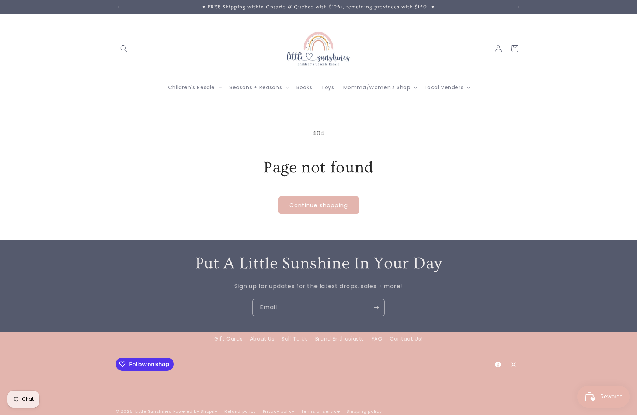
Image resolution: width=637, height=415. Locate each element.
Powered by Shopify (195, 411)
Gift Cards (228, 338)
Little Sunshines (153, 411)
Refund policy (240, 411)
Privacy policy (279, 411)
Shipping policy (364, 411)
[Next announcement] (519, 7)
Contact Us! (406, 338)
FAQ (377, 338)
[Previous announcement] (118, 7)
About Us (262, 338)
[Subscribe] (376, 307)
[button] (124, 49)
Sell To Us (295, 338)
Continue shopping (318, 205)
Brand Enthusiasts (339, 338)
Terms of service (320, 411)
